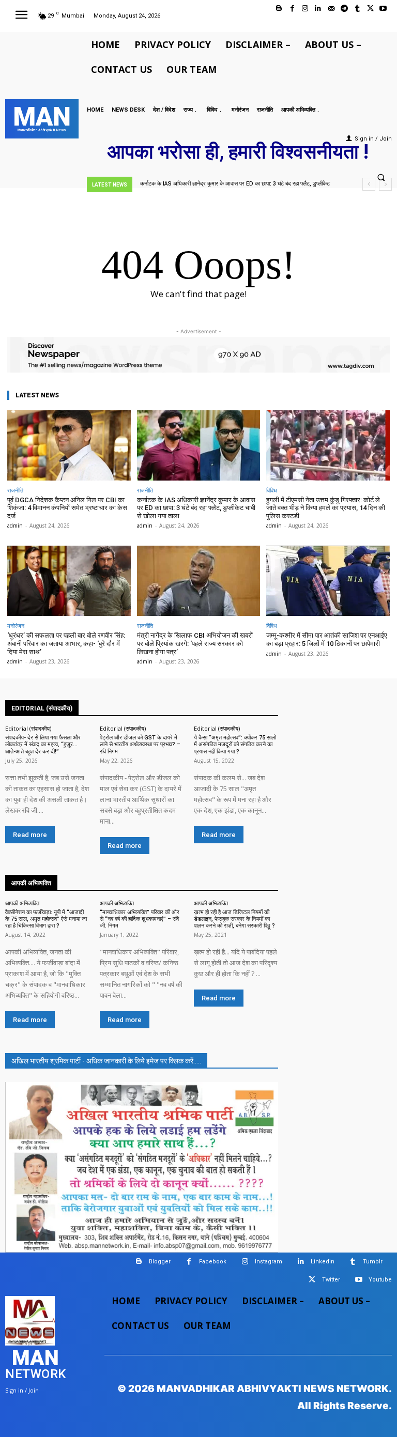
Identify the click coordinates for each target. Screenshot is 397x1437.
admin (15, 525)
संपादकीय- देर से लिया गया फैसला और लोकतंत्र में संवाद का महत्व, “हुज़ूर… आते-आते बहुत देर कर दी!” (43, 744)
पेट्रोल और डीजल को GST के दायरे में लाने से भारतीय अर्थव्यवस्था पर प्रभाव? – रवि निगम (140, 744)
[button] (381, 178)
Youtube (380, 1279)
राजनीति (15, 490)
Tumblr (373, 1261)
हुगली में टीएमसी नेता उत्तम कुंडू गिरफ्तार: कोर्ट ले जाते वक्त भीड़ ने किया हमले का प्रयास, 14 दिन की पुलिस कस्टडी (325, 508)
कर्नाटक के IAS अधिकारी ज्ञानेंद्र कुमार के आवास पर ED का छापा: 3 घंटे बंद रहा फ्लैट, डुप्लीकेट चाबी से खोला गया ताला (196, 508)
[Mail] (331, 8)
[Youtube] (383, 8)
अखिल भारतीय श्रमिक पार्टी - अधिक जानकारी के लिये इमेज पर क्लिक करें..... (106, 1061)
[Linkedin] (318, 8)
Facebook (212, 1261)
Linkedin (322, 1261)
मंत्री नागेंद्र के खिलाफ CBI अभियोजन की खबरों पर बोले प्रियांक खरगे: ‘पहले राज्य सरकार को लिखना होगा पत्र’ (195, 643)
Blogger (160, 1261)
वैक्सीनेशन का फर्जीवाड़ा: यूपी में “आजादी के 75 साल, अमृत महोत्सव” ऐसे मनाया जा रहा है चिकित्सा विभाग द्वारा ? (46, 919)
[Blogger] (278, 8)
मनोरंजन (15, 625)
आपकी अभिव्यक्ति (22, 903)
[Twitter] (370, 8)
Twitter (331, 1279)
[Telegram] (344, 8)
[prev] (368, 184)
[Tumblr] (356, 8)
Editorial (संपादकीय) (28, 728)
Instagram (268, 1261)
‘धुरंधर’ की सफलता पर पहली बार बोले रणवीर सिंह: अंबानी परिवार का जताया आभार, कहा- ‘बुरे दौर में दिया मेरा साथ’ (66, 643)
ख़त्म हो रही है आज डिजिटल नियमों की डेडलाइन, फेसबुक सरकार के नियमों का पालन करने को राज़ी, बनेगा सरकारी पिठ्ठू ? (234, 919)
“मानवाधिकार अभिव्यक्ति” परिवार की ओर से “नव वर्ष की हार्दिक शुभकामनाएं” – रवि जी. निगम (139, 919)
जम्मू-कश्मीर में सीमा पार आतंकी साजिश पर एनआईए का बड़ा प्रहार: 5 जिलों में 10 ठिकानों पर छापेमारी (326, 639)
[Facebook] (292, 8)
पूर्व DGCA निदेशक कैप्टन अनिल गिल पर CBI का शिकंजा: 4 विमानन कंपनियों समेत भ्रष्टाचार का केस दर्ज (67, 508)
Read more (30, 835)
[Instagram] (305, 8)
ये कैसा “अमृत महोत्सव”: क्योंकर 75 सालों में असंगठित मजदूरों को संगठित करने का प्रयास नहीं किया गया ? (235, 744)
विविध (271, 490)
